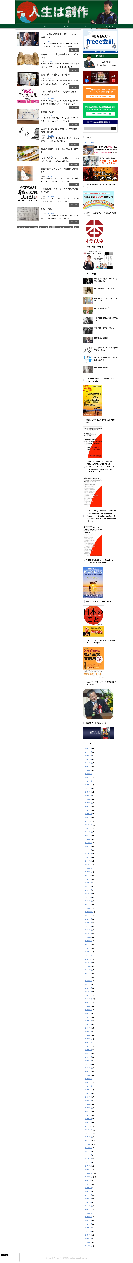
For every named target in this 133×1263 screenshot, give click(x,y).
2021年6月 (88, 973)
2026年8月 (88, 748)
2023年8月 (88, 879)
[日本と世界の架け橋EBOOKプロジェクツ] (98, 208)
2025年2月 (88, 814)
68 (50, 227)
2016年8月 (88, 1184)
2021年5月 (88, 977)
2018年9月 (88, 1093)
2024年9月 (88, 832)
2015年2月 (88, 1242)
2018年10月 (89, 1090)
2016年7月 (88, 1188)
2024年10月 (89, 828)
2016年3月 (88, 1202)
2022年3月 (88, 941)
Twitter (87, 26)
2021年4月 (88, 981)
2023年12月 (89, 864)
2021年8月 (88, 966)
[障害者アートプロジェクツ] (98, 738)
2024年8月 (88, 835)
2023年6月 (88, 886)
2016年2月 (88, 1206)
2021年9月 (88, 962)
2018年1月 (88, 1122)
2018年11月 (89, 1086)
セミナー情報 (107, 26)
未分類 (50, 61)
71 (60, 227)
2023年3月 (88, 897)
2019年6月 (88, 1061)
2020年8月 (88, 1010)
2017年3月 (88, 1159)
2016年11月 (89, 1173)
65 (40, 227)
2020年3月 (88, 1028)
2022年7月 (88, 926)
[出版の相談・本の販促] (98, 268)
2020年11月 (89, 999)
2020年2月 (88, 1031)
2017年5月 (88, 1151)
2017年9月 (88, 1137)
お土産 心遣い (48, 111)
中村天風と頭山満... (101, 367)
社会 (49, 41)
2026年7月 (88, 752)
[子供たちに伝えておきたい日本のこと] (100, 621)
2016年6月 (88, 1191)
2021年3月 (88, 984)
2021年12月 (89, 952)
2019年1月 (88, 1079)
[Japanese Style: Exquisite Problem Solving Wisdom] (100, 400)
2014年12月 (89, 1246)
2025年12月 (89, 777)
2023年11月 (89, 868)
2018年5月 (88, 1108)
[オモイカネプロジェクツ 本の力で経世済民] (94, 241)
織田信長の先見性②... (102, 308)
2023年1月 (88, 904)
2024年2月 (88, 857)
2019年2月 (88, 1075)
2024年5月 (88, 846)
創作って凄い (48, 209)
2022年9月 (88, 919)
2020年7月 (88, 1013)
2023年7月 (88, 883)
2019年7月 (88, 1057)
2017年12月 (89, 1126)
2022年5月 (88, 933)
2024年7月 (88, 839)
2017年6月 (88, 1148)
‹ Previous (34, 227)
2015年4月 (88, 1235)
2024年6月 (88, 843)
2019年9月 (88, 1050)
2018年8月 (88, 1097)
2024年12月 (89, 821)
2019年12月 (89, 1039)
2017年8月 (88, 1140)
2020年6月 (88, 1017)
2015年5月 (88, 1231)
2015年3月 (88, 1238)
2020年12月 (89, 995)
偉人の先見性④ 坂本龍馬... (104, 288)
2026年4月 (88, 763)
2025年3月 (88, 810)
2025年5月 (88, 803)
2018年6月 (88, 1104)
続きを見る (74, 50)
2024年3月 (88, 854)
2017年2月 (88, 1162)
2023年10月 (89, 872)
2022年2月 (88, 944)
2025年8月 (88, 792)
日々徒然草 (51, 98)
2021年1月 (88, 992)
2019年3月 (88, 1071)
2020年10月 (89, 1002)
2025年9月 (88, 788)
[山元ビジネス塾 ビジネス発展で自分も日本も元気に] (98, 718)
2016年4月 (88, 1199)
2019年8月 (88, 1053)
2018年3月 (88, 1115)
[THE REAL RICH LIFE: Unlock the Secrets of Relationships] (100, 582)
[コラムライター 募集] (100, 150)
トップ (25, 26)
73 (66, 227)
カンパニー (46, 26)
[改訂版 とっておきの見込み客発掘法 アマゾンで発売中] (93, 677)
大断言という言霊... (101, 338)
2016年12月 (89, 1169)
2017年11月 (89, 1130)
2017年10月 (89, 1133)
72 (63, 227)
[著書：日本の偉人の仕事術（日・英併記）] (100, 442)
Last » (76, 227)
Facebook (66, 26)
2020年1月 (88, 1035)
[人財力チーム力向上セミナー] (100, 165)
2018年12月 (89, 1082)
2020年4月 (88, 1024)
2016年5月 (88, 1195)
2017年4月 (88, 1155)
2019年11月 (89, 1042)
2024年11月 (89, 825)
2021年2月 (88, 988)
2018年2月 (88, 1119)
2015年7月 (88, 1224)
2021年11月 (89, 955)
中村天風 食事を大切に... (104, 328)
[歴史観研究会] (100, 179)
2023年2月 (88, 901)
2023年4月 (88, 893)
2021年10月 (89, 959)
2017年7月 (88, 1144)
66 (43, 227)
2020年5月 (88, 1021)
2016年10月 (89, 1177)
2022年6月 (88, 930)
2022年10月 (89, 915)
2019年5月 (88, 1064)
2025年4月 (88, 806)
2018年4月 (88, 1111)
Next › (71, 227)
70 (56, 227)
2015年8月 (88, 1220)
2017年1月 (88, 1166)
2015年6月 (88, 1228)
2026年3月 (88, 766)
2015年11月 (89, 1213)
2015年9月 (88, 1217)
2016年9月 (88, 1180)
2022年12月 (89, 908)
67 (46, 227)
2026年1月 (88, 774)
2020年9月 (88, 1006)
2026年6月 (88, 756)
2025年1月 (88, 817)
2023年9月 (88, 875)
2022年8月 (88, 923)
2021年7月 (88, 970)
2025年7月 (88, 795)
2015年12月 (89, 1209)
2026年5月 (88, 759)
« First (28, 227)
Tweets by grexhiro (89, 142)
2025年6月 (88, 799)
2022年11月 (89, 912)
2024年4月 (88, 850)
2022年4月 (88, 937)
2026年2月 (88, 770)
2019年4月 (88, 1068)
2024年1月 (88, 861)
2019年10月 (89, 1046)
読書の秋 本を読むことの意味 (55, 74)
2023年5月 (88, 890)
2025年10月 (89, 785)
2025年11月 (89, 781)
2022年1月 (88, 948)
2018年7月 (88, 1100)
